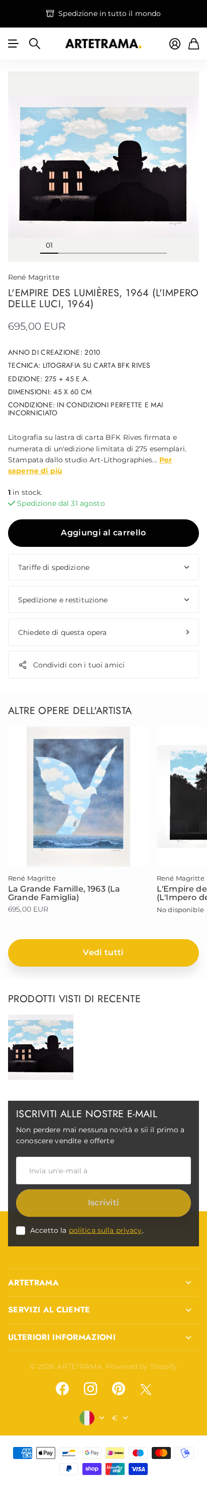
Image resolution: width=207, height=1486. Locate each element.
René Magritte (33, 277)
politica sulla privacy (105, 1230)
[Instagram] (90, 1388)
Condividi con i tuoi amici (79, 664)
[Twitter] (145, 1389)
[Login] (174, 44)
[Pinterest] (118, 1388)
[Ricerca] (34, 44)
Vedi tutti (103, 952)
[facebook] (62, 1388)
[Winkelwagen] (193, 44)
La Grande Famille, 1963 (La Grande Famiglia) (64, 893)
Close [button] (103, 1283)
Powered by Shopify (141, 1366)
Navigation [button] (13, 44)
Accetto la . (87, 1230)
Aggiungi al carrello (103, 532)
